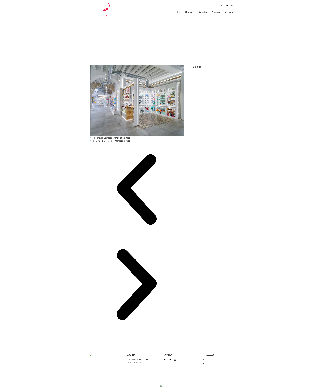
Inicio (178, 12)
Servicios (202, 12)
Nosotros (189, 12)
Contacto (229, 12)
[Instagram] (231, 5)
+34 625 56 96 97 (135, 367)
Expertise (216, 12)
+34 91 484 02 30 (135, 372)
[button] (137, 189)
